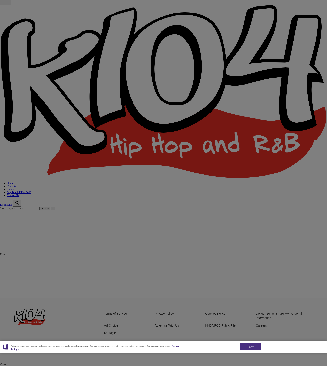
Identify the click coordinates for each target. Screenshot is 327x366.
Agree (251, 346)
